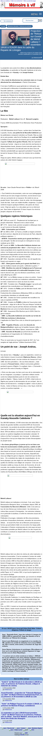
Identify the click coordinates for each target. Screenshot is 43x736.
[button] (40, 13)
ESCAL (22, 734)
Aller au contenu (5, 1)
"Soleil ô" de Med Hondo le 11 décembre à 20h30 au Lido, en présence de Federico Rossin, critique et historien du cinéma (21, 684)
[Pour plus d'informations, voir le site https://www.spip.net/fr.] (25, 733)
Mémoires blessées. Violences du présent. (20, 26)
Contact (23, 728)
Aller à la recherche (16, 1)
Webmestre (37, 57)
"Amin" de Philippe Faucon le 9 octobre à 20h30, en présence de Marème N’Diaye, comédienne (21, 705)
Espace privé (18, 730)
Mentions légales (37, 728)
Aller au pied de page (30, 1)
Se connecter (8, 21)
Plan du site (11, 728)
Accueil (3, 26)
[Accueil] (21, 8)
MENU (34, 14)
